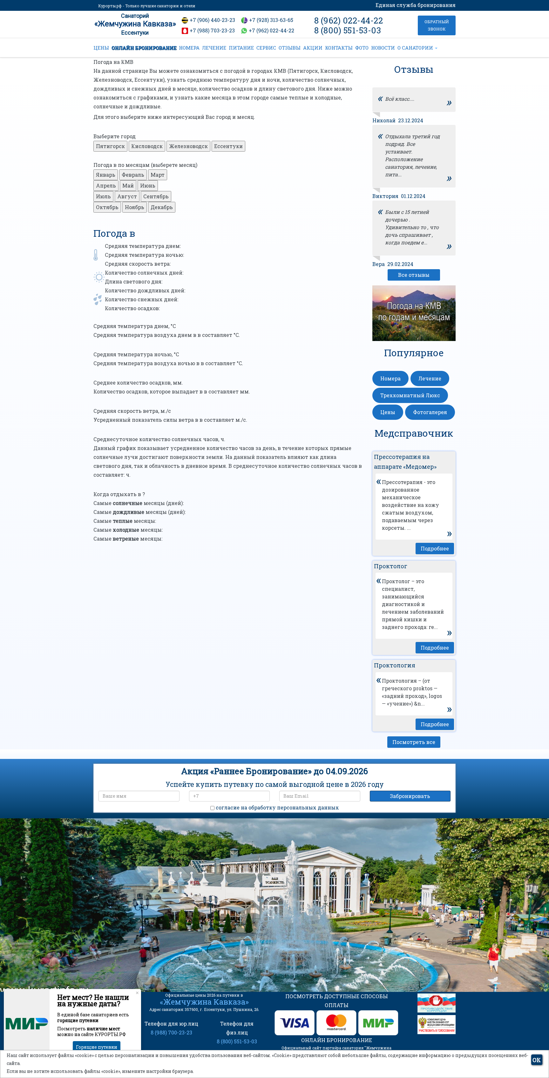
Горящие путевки (96, 1047)
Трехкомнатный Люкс (410, 395)
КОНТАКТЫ (339, 47)
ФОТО (362, 47)
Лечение (429, 378)
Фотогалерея (430, 412)
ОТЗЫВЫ (290, 47)
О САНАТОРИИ (415, 47)
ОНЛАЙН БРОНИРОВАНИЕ (144, 47)
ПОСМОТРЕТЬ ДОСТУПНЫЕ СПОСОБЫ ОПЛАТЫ (336, 1000)
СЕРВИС (266, 47)
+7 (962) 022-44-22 (271, 30)
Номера (390, 378)
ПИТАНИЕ (241, 47)
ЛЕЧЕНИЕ (214, 47)
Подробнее (435, 548)
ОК (536, 1060)
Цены (387, 412)
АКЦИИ (312, 47)
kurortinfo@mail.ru (198, 947)
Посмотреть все (413, 742)
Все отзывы (414, 274)
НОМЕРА (189, 47)
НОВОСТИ (383, 47)
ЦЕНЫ (101, 47)
